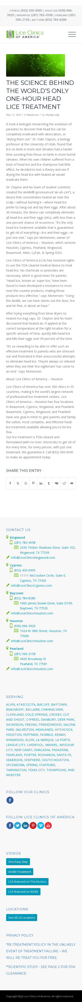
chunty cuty (52, 114)
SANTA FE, (64, 755)
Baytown (16, 593)
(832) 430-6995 (31, 10)
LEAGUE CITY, (16, 745)
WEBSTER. (13, 775)
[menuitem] (70, 34)
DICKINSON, (15, 724)
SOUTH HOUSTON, (56, 760)
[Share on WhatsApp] (26, 483)
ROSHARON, (47, 755)
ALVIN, (11, 704)
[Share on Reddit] (64, 483)
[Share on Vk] (56, 483)
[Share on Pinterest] (33, 483)
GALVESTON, (25, 729)
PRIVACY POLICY (19, 935)
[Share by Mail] (72, 483)
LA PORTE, (63, 740)
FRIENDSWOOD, (51, 724)
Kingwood (17, 537)
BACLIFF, (43, 704)
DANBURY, (49, 719)
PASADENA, (60, 750)
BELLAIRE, (33, 709)
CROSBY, (55, 714)
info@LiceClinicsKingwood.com (33, 557)
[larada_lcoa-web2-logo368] (34, 34)
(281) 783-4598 (41, 15)
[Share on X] (18, 483)
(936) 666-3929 (24, 626)
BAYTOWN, (59, 704)
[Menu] (70, 34)
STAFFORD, (47, 765)
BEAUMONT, (15, 709)
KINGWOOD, (15, 740)
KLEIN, (30, 740)
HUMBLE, (47, 734)
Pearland (16, 648)
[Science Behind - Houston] (35, 65)
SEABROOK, (14, 760)
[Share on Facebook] (10, 483)
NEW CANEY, (23, 750)
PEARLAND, (14, 755)
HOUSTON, (14, 734)
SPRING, (32, 765)
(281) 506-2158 (24, 654)
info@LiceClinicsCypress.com (31, 585)
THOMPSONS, (56, 770)
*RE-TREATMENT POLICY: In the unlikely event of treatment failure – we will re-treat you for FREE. (40, 951)
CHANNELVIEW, (52, 709)
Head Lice (33, 114)
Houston (16, 621)
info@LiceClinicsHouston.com (32, 613)
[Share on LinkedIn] (41, 483)
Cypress (16, 565)
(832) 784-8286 (55, 19)
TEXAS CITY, (36, 770)
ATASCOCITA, (26, 704)
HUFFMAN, (31, 734)
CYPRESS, (33, 719)
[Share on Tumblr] (48, 483)
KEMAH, (60, 734)
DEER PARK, (66, 719)
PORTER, (30, 755)
